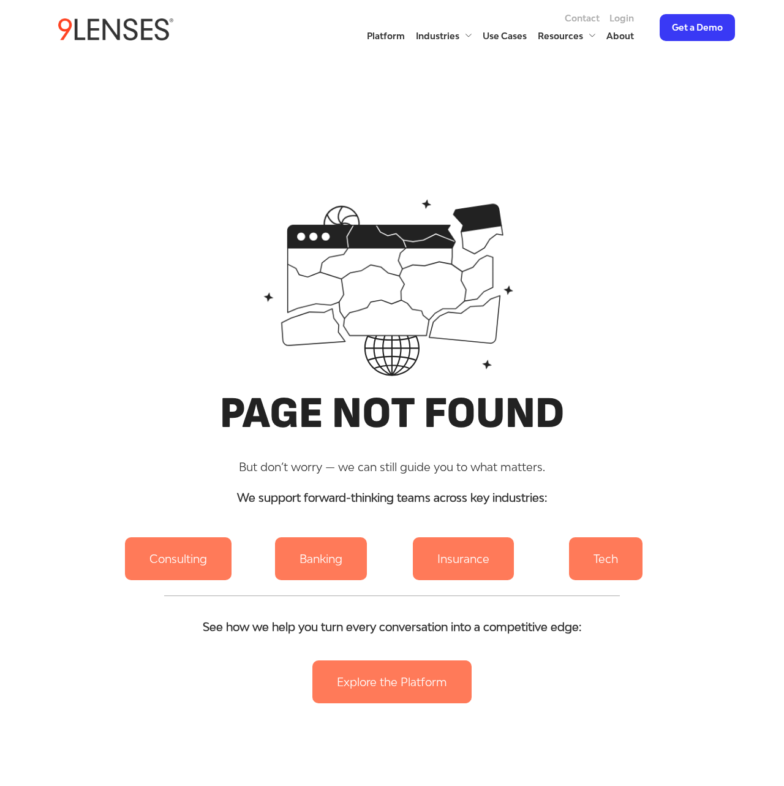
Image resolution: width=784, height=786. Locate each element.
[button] (178, 558)
